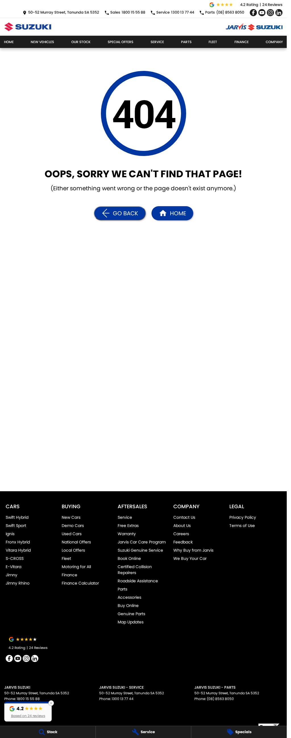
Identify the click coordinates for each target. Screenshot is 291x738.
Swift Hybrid (17, 517)
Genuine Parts (131, 614)
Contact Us (184, 517)
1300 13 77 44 (123, 698)
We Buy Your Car (190, 558)
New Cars (71, 517)
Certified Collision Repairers (135, 569)
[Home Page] (27, 26)
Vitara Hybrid (18, 550)
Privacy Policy (242, 517)
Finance (241, 41)
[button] (28, 712)
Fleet (213, 41)
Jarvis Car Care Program (142, 542)
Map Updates (131, 622)
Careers (181, 534)
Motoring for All (76, 567)
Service (157, 41)
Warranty (127, 534)
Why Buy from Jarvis (193, 550)
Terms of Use (242, 525)
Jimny (11, 575)
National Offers (76, 542)
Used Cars (72, 534)
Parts (186, 41)
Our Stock (81, 41)
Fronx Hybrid (18, 542)
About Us (182, 525)
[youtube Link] (261, 12)
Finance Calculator (80, 583)
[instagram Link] (270, 12)
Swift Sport (16, 525)
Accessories (129, 597)
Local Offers (73, 550)
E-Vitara (13, 567)
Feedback (183, 542)
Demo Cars (73, 525)
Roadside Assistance (138, 581)
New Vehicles (42, 41)
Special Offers (120, 41)
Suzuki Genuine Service (140, 550)
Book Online (129, 558)
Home (9, 41)
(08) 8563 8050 (220, 698)
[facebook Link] (253, 12)
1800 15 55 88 (28, 698)
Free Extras (128, 525)
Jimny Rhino (18, 583)
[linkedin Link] (278, 12)
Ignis (10, 534)
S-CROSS (15, 558)
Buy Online (128, 605)
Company (274, 41)
